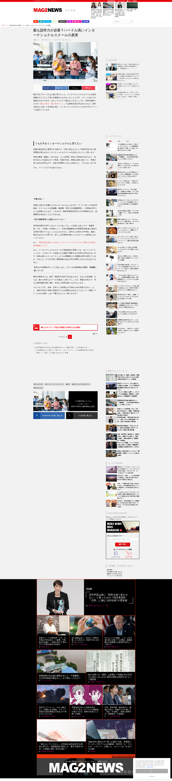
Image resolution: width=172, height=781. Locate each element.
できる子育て (39, 384)
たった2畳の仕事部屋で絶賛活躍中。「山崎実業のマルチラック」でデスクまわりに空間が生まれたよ (128, 305)
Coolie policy (149, 767)
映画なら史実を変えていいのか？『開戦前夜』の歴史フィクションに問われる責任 (128, 453)
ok (151, 771)
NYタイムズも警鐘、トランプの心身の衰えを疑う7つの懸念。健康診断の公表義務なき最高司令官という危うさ (128, 445)
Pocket (89, 88)
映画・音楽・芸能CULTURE (131, 10)
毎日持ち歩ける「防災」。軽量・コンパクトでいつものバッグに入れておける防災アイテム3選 (128, 296)
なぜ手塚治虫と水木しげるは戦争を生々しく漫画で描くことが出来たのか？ (62, 347)
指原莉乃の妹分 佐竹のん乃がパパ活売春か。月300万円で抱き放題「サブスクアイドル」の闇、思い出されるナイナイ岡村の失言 (96, 14)
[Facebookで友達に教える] (49, 412)
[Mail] (74, 10)
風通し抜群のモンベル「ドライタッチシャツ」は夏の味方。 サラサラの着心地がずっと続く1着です (128, 221)
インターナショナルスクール (55, 384)
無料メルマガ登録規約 (112, 535)
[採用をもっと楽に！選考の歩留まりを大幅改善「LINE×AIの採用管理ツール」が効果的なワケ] (111, 70)
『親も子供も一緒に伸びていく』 (63, 40)
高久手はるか (39, 388)
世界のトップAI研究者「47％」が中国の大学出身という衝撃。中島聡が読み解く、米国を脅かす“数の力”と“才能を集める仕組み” (53, 641)
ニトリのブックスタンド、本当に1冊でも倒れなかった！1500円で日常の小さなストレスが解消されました (128, 288)
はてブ (60, 88)
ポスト (76, 88)
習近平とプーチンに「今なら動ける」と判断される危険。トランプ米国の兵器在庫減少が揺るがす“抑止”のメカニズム (53, 710)
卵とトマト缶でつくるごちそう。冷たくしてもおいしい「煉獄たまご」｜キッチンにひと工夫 (128, 230)
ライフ (38, 40)
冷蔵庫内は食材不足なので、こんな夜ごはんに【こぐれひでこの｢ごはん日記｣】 (128, 322)
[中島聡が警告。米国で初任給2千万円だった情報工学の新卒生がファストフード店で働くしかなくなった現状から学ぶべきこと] (111, 80)
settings (151, 776)
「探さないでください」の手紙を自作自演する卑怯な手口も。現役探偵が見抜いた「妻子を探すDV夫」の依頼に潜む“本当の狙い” (61, 746)
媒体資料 (109, 569)
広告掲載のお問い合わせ (114, 571)
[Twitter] (69, 10)
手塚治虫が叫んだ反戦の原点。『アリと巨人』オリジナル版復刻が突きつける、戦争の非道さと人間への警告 (85, 710)
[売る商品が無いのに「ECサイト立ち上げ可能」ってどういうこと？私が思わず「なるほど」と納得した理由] (111, 98)
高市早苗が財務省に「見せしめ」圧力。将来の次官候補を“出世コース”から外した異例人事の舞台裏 (127, 428)
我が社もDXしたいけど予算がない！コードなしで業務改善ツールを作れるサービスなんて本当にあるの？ (128, 174)
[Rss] (71, 10)
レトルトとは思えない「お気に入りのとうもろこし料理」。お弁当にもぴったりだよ (128, 183)
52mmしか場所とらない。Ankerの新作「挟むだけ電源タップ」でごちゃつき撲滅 (128, 258)
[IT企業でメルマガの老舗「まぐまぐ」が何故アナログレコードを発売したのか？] (111, 90)
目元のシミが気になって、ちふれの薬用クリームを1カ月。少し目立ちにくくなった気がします (128, 165)
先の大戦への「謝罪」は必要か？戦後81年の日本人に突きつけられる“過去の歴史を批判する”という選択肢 (128, 377)
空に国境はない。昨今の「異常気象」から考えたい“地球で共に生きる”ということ (85, 640)
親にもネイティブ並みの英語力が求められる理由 (60, 327)
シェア (46, 88)
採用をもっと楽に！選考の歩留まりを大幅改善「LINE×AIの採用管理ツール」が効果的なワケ (128, 66)
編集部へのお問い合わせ (114, 573)
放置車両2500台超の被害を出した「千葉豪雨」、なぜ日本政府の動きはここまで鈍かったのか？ (108, 12)
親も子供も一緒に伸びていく (52, 104)
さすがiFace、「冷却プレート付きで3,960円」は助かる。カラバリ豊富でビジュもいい (128, 330)
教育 (68, 384)
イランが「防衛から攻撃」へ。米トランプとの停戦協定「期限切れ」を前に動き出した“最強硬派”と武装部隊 (128, 394)
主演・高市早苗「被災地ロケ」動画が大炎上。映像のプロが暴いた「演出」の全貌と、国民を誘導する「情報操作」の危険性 (118, 710)
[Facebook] (66, 10)
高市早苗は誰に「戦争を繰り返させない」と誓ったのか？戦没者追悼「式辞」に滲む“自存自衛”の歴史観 (120, 13)
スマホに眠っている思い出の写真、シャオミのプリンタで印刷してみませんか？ (128, 249)
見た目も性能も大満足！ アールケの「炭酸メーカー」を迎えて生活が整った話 (128, 212)
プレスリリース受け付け (114, 575)
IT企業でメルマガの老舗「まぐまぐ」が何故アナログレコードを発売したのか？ (128, 86)
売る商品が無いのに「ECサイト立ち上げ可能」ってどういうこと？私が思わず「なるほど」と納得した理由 (128, 94)
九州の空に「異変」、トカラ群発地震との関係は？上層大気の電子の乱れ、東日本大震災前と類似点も (128, 477)
